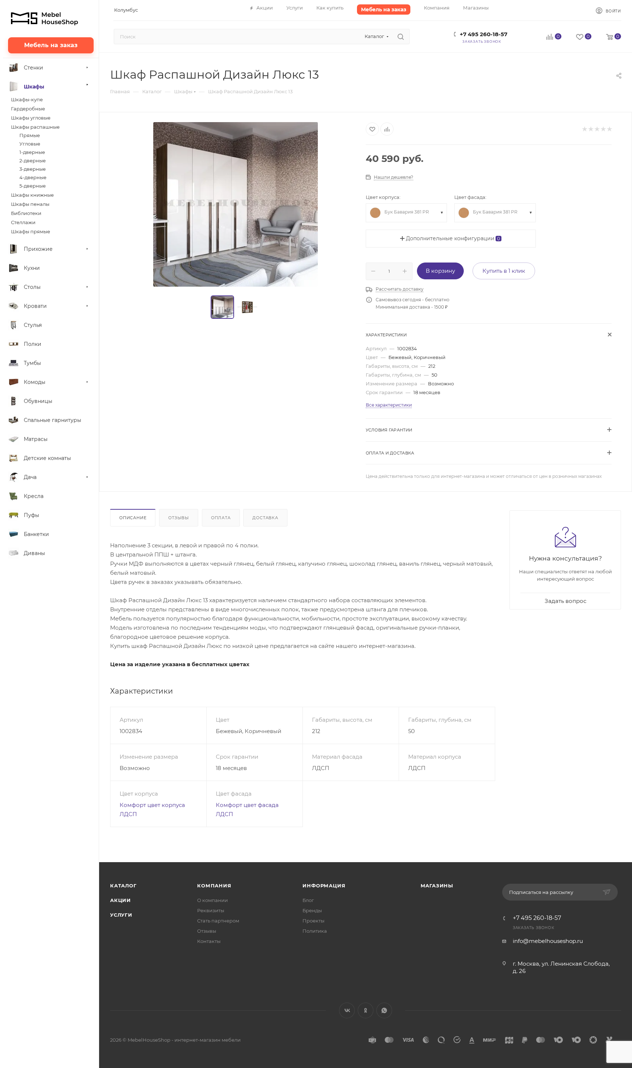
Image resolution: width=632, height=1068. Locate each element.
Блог (308, 900)
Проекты (313, 921)
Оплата (221, 517)
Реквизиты (210, 910)
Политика (314, 931)
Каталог (123, 885)
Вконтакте (347, 1010)
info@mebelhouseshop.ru (548, 940)
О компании (212, 900)
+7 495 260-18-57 (483, 34)
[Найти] (401, 36)
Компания (214, 885)
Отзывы (178, 517)
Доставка (265, 517)
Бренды (312, 910)
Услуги (121, 915)
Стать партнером (218, 921)
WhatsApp (384, 1010)
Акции (120, 900)
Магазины (437, 885)
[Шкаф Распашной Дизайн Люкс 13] (235, 204)
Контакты (209, 941)
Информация (323, 885)
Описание (132, 517)
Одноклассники (365, 1010)
